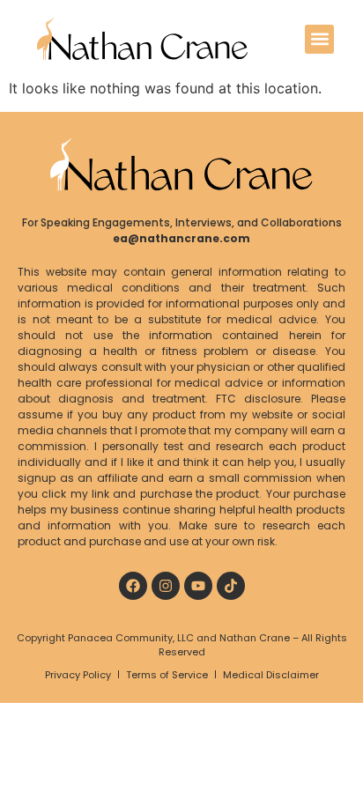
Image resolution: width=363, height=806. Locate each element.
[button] (319, 39)
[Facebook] (133, 586)
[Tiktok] (231, 586)
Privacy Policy (78, 675)
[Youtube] (198, 586)
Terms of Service (167, 675)
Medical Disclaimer (271, 675)
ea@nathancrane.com (181, 238)
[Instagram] (166, 586)
